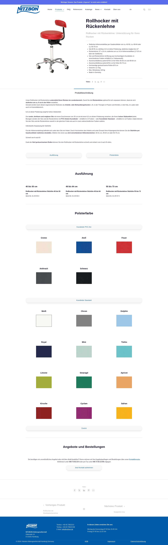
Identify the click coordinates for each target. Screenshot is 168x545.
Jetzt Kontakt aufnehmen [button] (84, 467)
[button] (144, 10)
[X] (95, 82)
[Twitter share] (79, 490)
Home (50, 9)
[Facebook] (92, 82)
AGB (86, 541)
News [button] (97, 9)
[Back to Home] (28, 9)
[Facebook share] (74, 490)
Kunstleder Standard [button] (84, 300)
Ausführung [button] (54, 155)
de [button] (131, 9)
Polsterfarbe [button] (114, 155)
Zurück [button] (84, 428)
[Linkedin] (98, 82)
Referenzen (77, 9)
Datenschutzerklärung (138, 541)
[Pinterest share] (88, 490)
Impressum (111, 541)
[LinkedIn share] (84, 490)
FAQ (68, 9)
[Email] (104, 82)
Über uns (116, 9)
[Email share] (93, 490)
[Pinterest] (101, 82)
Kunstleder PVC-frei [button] (84, 227)
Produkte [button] (58, 9)
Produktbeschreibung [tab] (84, 93)
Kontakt (107, 9)
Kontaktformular (134, 459)
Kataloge (88, 9)
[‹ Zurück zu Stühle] (84, 509)
